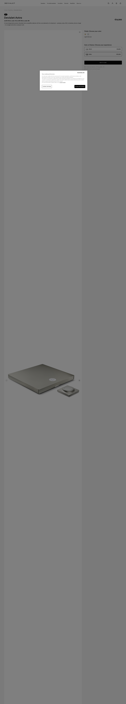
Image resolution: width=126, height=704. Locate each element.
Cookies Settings (47, 86)
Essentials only (80, 72)
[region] (63, 80)
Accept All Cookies (79, 86)
